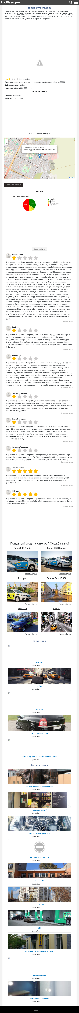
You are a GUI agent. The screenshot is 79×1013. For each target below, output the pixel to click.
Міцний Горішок (39, 975)
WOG (39, 928)
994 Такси (39, 686)
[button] (39, 156)
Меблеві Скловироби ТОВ (39, 834)
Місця (36, 1010)
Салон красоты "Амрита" (39, 999)
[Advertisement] (39, 35)
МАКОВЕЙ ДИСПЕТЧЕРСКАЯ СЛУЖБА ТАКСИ (39, 757)
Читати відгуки (31, 574)
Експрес (22, 578)
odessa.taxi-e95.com (18, 85)
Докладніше (36, 665)
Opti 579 (22, 608)
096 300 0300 (26, 88)
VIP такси (39, 710)
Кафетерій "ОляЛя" (39, 810)
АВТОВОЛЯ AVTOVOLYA (39, 857)
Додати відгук (39, 249)
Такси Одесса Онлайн (39, 733)
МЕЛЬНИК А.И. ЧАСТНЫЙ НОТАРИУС (39, 951)
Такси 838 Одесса (56, 548)
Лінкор (56, 608)
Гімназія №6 (39, 881)
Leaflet (72, 178)
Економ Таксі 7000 (56, 578)
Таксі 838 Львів (22, 548)
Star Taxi (39, 662)
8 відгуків (20, 14)
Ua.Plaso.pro (10, 2)
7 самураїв (39, 904)
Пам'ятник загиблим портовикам (39, 787)
